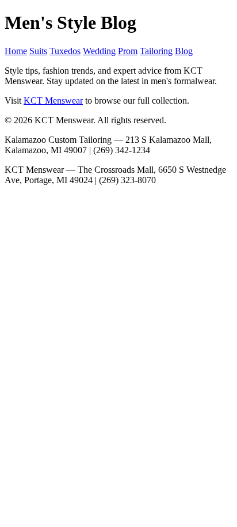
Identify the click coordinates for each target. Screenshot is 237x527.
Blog (184, 51)
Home (16, 51)
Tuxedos (65, 51)
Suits (38, 51)
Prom (127, 51)
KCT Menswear (53, 100)
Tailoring (156, 51)
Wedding (99, 51)
